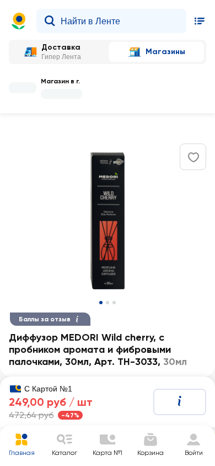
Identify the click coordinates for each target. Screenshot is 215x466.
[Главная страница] (19, 21)
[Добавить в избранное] (193, 157)
